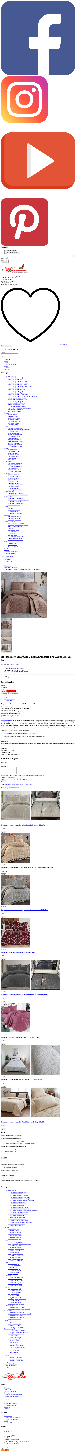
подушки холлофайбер (15, 428)
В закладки (4, 693)
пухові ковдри (12, 414)
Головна (7, 359)
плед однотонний (13, 456)
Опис (6, 697)
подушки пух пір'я (14, 436)
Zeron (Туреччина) (18, 668)
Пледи (6, 448)
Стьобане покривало (6, 720)
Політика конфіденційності (13, 1394)
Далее (3, 781)
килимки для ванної (14, 518)
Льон (6, 548)
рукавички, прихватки (15, 513)
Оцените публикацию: (8, 777)
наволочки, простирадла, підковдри (19, 408)
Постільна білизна (10, 376)
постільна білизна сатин (15, 379)
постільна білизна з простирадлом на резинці (22, 396)
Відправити (4, 262)
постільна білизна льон (15, 391)
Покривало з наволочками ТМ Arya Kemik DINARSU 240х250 (21, 1079)
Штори (6, 550)
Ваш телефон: (5, 260)
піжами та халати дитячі (15, 540)
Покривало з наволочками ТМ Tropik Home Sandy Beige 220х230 (22, 1122)
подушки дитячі (13, 531)
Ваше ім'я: (4, 258)
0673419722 (12, 278)
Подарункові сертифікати (12, 1417)
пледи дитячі (12, 528)
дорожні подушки (13, 443)
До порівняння (14, 693)
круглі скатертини (14, 505)
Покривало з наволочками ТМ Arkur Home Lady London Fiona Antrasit (24, 994)
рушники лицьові (13, 478)
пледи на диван (13, 458)
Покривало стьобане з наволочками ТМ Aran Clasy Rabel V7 (21, 1037)
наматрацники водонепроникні (18, 495)
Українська (16, 252)
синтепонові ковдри (14, 421)
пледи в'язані (12, 460)
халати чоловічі (13, 546)
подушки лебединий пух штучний (19, 429)
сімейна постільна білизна (16, 403)
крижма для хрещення (15, 490)
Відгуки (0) (8, 700)
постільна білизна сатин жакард (18, 384)
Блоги (6, 366)
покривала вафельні (14, 470)
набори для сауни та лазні (16, 485)
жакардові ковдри (13, 424)
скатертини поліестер (15, 501)
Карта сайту (8, 1422)
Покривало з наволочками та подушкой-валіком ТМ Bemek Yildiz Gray (24, 910)
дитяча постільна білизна (16, 404)
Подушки (7, 426)
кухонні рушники (13, 488)
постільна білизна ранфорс (16, 378)
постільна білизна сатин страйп (18, 383)
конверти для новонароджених (18, 525)
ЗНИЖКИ (7, 1389)
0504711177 (4, 278)
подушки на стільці (14, 510)
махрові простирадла (14, 411)
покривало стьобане (18, 784)
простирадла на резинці (15, 409)
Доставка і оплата (10, 364)
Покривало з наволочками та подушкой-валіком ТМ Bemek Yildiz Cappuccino (27, 867)
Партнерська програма (11, 1419)
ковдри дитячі (12, 535)
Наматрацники (9, 491)
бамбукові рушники (14, 476)
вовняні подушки (13, 433)
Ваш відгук (4, 766)
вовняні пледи (12, 449)
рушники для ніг (13, 481)
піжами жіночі (12, 543)
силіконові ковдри (14, 418)
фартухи (10, 508)
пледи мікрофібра (13, 451)
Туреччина (28, 784)
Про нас (7, 367)
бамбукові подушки (14, 431)
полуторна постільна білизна (17, 398)
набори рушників (13, 483)
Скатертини (8, 496)
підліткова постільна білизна (17, 406)
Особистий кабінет (10, 1403)
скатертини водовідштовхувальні (18, 500)
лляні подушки (13, 438)
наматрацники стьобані (15, 493)
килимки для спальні (14, 516)
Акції (6, 361)
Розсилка (7, 1408)
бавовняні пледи (13, 455)
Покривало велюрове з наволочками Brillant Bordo (18, 952)
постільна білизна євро (15, 401)
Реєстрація (7, 559)
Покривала (7, 461)
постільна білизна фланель (16, 389)
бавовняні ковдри (13, 419)
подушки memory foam (15, 446)
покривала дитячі (13, 530)
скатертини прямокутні (15, 503)
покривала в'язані (13, 468)
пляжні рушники (13, 486)
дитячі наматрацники (15, 538)
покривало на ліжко (14, 471)
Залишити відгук (13, 664)
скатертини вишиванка (15, 498)
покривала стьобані (14, 465)
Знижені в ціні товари (11, 551)
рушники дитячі (13, 533)
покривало (7, 784)
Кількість (4, 687)
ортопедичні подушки (15, 434)
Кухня (6, 506)
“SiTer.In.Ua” (13, 1448)
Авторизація (8, 561)
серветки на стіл (13, 511)
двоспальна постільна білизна (17, 399)
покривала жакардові (15, 463)
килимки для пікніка (14, 520)
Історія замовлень (10, 1405)
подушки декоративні (15, 439)
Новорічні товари (10, 553)
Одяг (6, 541)
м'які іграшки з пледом (15, 526)
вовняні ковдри (13, 416)
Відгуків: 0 (4, 664)
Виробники (8, 1416)
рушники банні (13, 480)
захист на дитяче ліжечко (16, 523)
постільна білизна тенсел (16, 388)
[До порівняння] (5, 864)
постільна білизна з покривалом (18, 394)
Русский (13, 250)
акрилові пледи (13, 453)
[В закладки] (1, 864)
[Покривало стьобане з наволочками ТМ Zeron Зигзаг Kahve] (24, 617)
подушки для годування (15, 536)
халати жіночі (12, 545)
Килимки (7, 515)
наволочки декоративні (15, 441)
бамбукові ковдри (13, 423)
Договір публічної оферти (12, 1396)
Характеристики (9, 699)
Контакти (7, 369)
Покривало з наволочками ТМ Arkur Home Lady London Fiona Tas (23, 825)
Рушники (7, 473)
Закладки (7, 1407)
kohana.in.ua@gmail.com (11, 1439)
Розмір (3, 685)
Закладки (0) (64, 344)
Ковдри (6, 413)
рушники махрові (13, 475)
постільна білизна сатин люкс (17, 381)
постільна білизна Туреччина (17, 393)
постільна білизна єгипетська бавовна (20, 386)
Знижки (6, 362)
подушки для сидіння (15, 444)
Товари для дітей (9, 521)
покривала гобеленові (15, 466)
